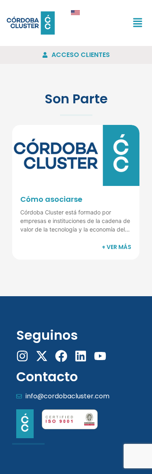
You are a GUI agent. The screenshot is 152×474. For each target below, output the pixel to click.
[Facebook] (61, 356)
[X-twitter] (42, 356)
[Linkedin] (81, 356)
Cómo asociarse (51, 199)
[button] (138, 23)
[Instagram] (22, 356)
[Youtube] (100, 356)
